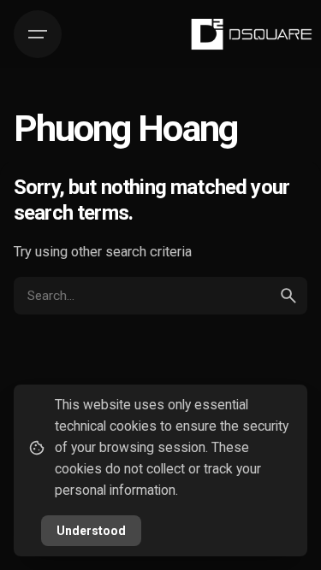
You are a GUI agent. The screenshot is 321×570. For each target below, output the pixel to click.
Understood (91, 531)
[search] (288, 295)
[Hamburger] (38, 34)
